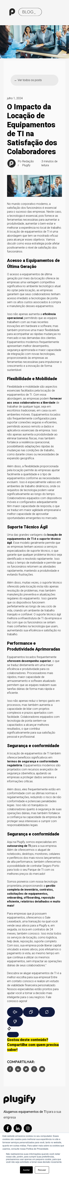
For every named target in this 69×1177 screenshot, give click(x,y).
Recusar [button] (42, 1169)
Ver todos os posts (30, 80)
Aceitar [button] (26, 1169)
